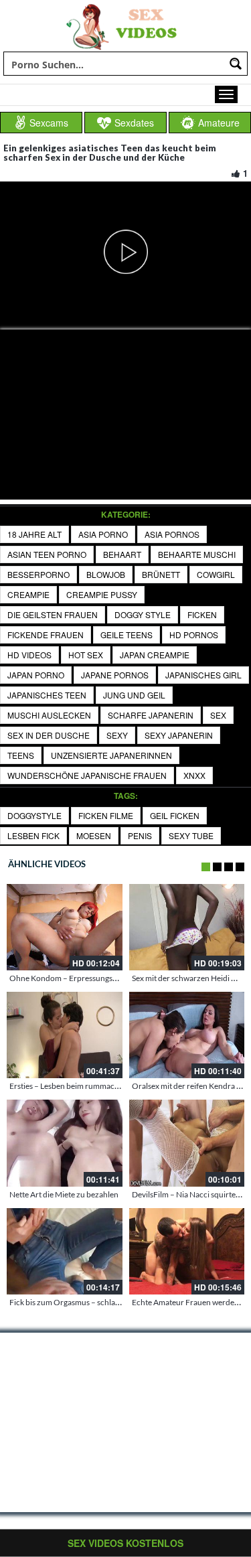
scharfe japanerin (150, 715)
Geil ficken (174, 815)
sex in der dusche (48, 735)
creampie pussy (101, 594)
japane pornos (115, 674)
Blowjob (105, 574)
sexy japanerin (179, 735)
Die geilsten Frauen (52, 614)
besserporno (38, 574)
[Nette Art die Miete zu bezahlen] (64, 1143)
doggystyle (34, 815)
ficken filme (105, 815)
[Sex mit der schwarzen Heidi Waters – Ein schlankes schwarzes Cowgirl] (187, 927)
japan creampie (154, 654)
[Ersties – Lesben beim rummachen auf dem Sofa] (64, 1035)
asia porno (103, 534)
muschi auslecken (49, 715)
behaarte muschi (197, 554)
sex (218, 715)
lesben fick (33, 835)
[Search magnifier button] (235, 63)
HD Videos (29, 654)
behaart (122, 554)
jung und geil (134, 694)
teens (20, 755)
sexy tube (191, 835)
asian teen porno (46, 554)
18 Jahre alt (34, 534)
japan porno (35, 674)
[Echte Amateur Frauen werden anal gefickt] (187, 1251)
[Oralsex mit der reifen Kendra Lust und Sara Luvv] (187, 1035)
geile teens (126, 634)
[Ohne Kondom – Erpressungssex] (64, 927)
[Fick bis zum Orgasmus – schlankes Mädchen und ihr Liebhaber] (64, 1251)
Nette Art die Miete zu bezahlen (63, 1194)
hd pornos (193, 634)
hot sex (85, 654)
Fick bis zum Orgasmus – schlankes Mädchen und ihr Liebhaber (119, 1302)
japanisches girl (203, 674)
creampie (28, 594)
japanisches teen (46, 694)
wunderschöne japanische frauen (87, 775)
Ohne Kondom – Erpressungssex (66, 978)
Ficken (202, 614)
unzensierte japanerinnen (111, 755)
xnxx (194, 775)
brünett (161, 574)
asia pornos (172, 534)
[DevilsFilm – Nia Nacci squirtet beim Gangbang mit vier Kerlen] (187, 1143)
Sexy (117, 735)
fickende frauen (45, 634)
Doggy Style (142, 614)
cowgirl (216, 574)
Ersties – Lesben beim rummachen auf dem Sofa (91, 1086)
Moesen (93, 835)
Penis (140, 835)
